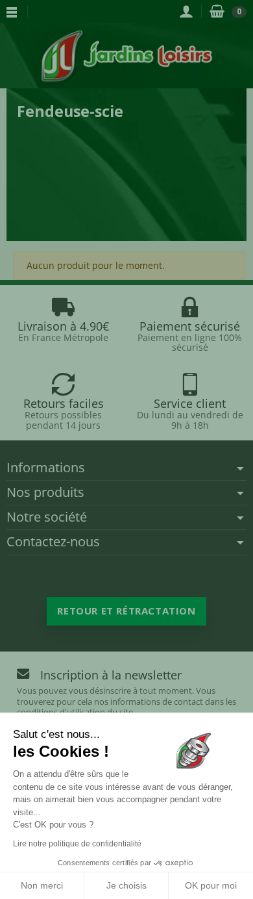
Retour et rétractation (126, 610)
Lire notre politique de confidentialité (77, 843)
